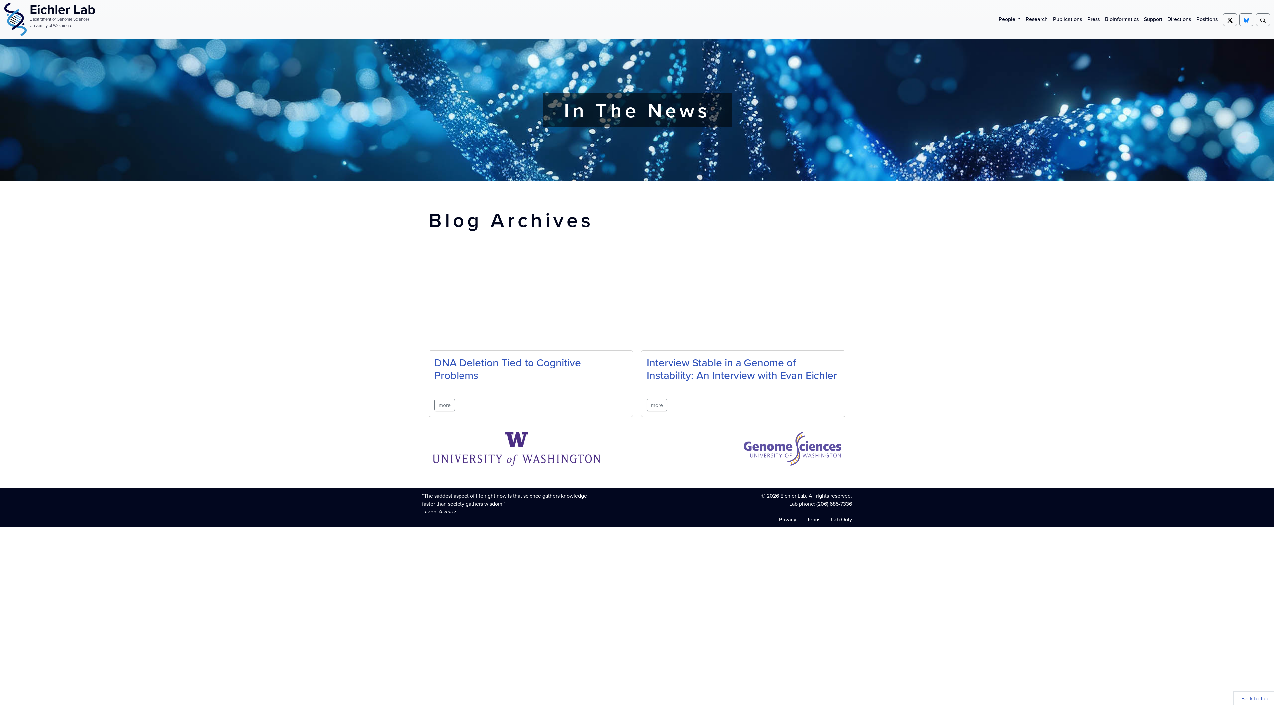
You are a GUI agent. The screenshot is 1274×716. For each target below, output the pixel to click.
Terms (813, 519)
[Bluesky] (1246, 19)
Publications (1067, 19)
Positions (1207, 19)
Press (1093, 19)
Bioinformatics (1122, 19)
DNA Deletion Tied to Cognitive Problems (507, 369)
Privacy (787, 519)
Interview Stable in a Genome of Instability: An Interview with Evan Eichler (742, 369)
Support (1153, 19)
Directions (1179, 19)
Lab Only (841, 519)
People (1008, 19)
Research (1037, 19)
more (445, 405)
